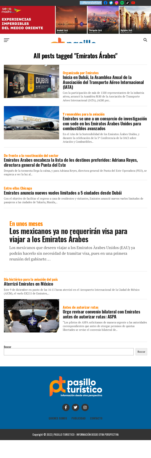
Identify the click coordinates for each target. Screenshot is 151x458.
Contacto (96, 418)
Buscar (7, 347)
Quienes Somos (58, 418)
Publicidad (78, 418)
